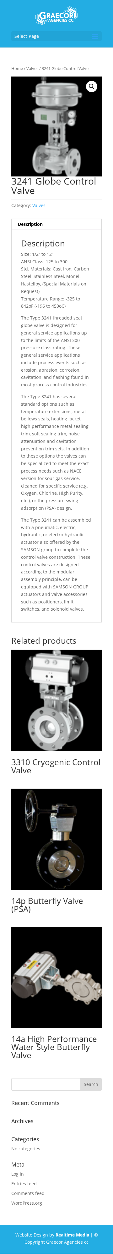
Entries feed (24, 1184)
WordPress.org (26, 1203)
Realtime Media (72, 1235)
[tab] (56, 224)
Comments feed (28, 1193)
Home (17, 68)
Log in (17, 1174)
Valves (32, 68)
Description (30, 224)
